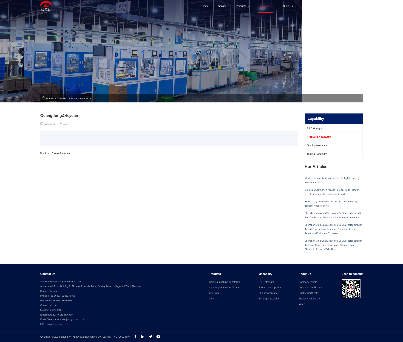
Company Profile (307, 282)
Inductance (215, 293)
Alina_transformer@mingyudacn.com (66, 319)
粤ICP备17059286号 (118, 336)
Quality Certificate (308, 293)
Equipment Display (309, 298)
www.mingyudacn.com (57, 324)
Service (222, 6)
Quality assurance (317, 145)
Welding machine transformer (225, 282)
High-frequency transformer (224, 287)
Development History (310, 287)
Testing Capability (317, 154)
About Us (289, 6)
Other (212, 298)
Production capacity (81, 98)
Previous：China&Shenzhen (55, 153)
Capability (265, 6)
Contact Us (330, 6)
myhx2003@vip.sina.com (60, 314)
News (310, 6)
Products (242, 6)
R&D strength (314, 128)
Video (301, 304)
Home (205, 6)
